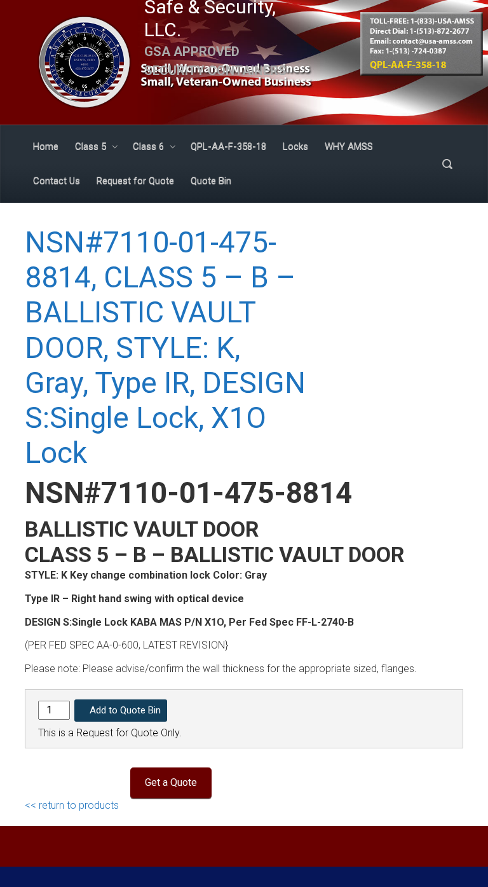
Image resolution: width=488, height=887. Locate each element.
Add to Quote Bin (125, 710)
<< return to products (72, 805)
